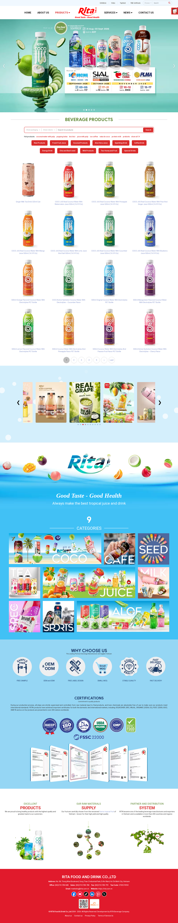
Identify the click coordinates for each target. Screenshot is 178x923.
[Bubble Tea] (139, 402)
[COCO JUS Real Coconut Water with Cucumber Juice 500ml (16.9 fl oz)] (109, 228)
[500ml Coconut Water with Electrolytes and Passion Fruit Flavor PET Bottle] (109, 327)
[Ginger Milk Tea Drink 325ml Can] (28, 179)
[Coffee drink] (38, 402)
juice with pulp (82, 137)
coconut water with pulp (45, 137)
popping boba (61, 137)
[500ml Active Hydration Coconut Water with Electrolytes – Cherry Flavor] (150, 327)
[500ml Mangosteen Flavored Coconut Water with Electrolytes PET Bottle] (150, 278)
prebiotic (126, 137)
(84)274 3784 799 (101, 885)
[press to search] (169, 2)
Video (113, 3)
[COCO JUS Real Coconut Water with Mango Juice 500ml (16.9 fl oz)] (28, 228)
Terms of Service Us (105, 916)
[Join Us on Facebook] (73, 894)
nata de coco (105, 137)
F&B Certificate (135, 3)
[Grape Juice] (72, 402)
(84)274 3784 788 (82, 885)
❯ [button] (174, 66)
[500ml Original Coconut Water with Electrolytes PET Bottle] (109, 278)
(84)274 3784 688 (62, 885)
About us (68, 916)
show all (134, 137)
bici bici (72, 137)
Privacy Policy (90, 916)
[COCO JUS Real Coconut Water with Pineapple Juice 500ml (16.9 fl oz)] (109, 179)
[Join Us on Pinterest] (98, 894)
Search (148, 130)
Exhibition (103, 3)
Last (111, 360)
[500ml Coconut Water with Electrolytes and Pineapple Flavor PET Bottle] (68, 327)
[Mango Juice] (106, 402)
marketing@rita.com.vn (80, 889)
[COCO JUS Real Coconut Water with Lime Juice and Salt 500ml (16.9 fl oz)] (68, 228)
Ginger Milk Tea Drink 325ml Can (28, 202)
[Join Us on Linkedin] (92, 894)
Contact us (78, 916)
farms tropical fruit (107, 812)
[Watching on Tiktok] (86, 894)
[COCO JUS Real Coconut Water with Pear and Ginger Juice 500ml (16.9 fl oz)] (150, 179)
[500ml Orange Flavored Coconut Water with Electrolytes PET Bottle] (28, 278)
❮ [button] (3, 66)
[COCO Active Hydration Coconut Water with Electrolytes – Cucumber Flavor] (68, 278)
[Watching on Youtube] (80, 894)
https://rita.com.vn (105, 889)
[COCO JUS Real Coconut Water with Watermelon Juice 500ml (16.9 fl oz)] (68, 179)
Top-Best (123, 3)
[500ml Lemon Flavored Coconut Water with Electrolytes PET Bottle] (28, 327)
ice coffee (94, 137)
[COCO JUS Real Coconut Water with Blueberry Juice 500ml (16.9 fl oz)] (150, 228)
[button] (84, 110)
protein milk (116, 137)
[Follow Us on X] (104, 894)
